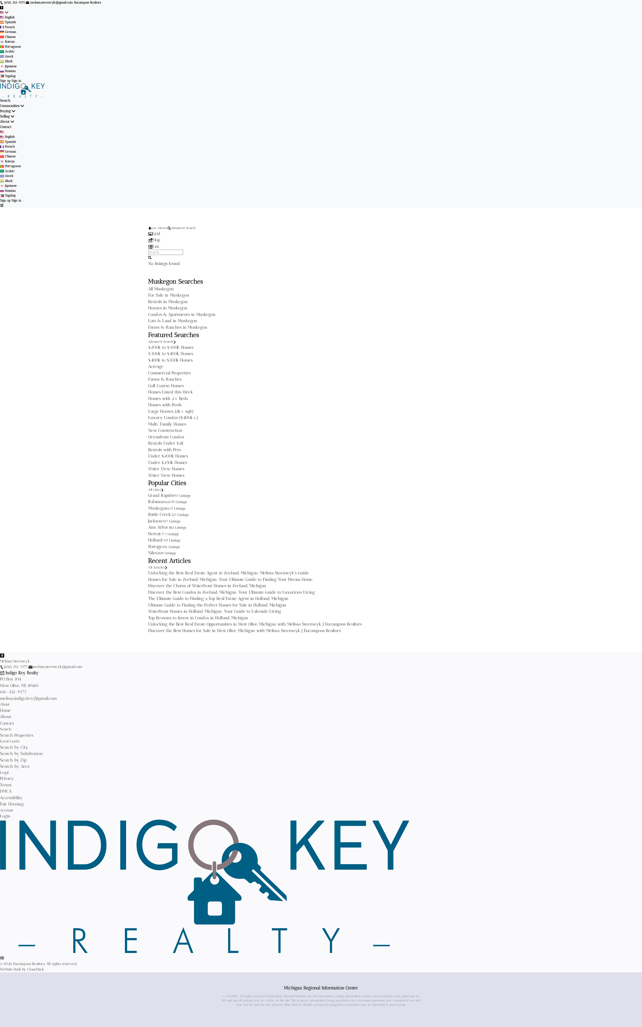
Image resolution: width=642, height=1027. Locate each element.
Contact (6, 127)
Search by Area (14, 766)
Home (5, 710)
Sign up (5, 81)
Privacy (7, 778)
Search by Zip (13, 760)
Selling (5, 116)
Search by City (14, 747)
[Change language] (4, 12)
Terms (6, 784)
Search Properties (16, 735)
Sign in (16, 81)
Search (5, 100)
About (5, 121)
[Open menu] (1, 205)
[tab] (321, 234)
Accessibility (11, 797)
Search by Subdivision (21, 753)
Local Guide (10, 741)
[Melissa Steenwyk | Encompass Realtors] (204, 951)
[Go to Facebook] (1, 7)
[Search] (149, 257)
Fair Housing (12, 803)
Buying (5, 111)
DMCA (6, 791)
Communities (10, 106)
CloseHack (35, 969)
